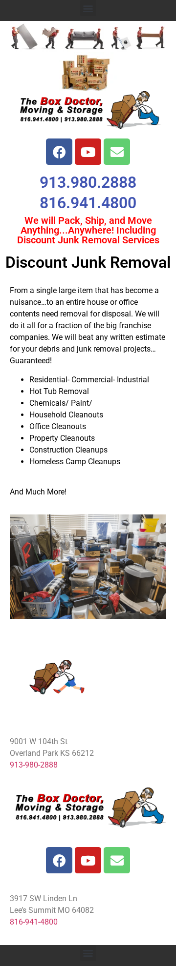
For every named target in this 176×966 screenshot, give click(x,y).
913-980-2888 (34, 764)
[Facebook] (59, 151)
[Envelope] (117, 151)
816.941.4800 (88, 203)
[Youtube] (88, 151)
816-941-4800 (34, 922)
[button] (88, 8)
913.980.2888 (88, 182)
